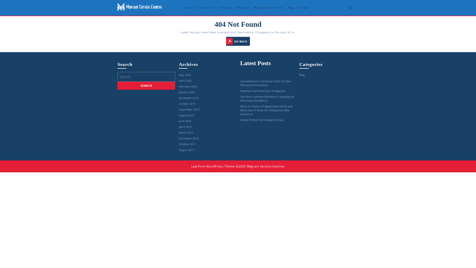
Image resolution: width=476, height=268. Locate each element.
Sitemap (303, 7)
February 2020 (188, 86)
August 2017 (186, 150)
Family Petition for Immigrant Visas (262, 120)
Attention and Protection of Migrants (263, 91)
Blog (291, 7)
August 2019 (186, 115)
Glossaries (243, 7)
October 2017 (187, 144)
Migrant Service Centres (269, 7)
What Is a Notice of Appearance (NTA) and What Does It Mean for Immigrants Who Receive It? (266, 110)
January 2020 (187, 92)
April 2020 (185, 80)
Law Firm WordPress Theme (213, 166)
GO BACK (242, 41)
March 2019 (186, 132)
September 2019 (189, 109)
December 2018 (188, 138)
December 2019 (188, 98)
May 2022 (185, 75)
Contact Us (208, 7)
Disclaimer (225, 7)
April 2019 (185, 127)
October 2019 (187, 104)
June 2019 (185, 121)
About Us (191, 7)
